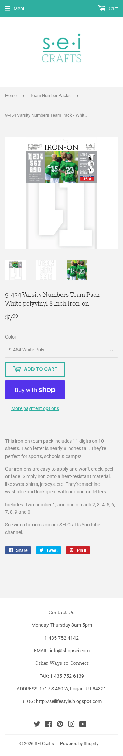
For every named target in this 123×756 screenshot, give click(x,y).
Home (11, 95)
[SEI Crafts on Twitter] (36, 725)
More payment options (35, 408)
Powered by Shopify (79, 743)
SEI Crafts (44, 743)
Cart (113, 8)
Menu (20, 8)
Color (10, 337)
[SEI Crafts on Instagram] (71, 725)
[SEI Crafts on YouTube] (82, 725)
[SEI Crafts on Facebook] (48, 725)
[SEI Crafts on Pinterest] (60, 725)
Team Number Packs (50, 95)
